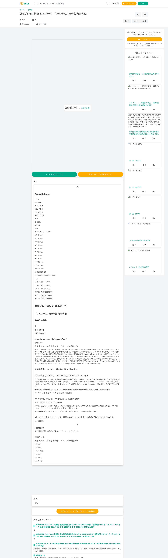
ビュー (37, 503)
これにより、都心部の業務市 (139, 267)
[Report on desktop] (145, 14)
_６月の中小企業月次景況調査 (139, 240)
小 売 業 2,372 (135, 161)
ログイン (143, 3)
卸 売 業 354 (134, 214)
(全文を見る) (85, 108)
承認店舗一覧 (40, 555)
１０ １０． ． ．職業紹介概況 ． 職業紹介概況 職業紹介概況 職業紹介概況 (144, 104)
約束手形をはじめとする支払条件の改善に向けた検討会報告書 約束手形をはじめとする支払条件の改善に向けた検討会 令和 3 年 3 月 (78, 545)
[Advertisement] (17, 58)
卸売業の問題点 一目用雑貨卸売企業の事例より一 (144, 75)
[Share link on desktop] (138, 14)
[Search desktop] (107, 3)
